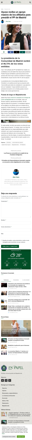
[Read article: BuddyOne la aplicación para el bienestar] (4, 347)
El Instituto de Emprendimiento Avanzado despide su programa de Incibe (18, 339)
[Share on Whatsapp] (22, 52)
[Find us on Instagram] (9, 380)
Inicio (2, 9)
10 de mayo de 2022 (17, 21)
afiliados (9, 142)
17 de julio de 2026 (13, 342)
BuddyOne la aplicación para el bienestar (18, 345)
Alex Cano (8, 21)
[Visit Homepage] (16, 2)
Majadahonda (7, 9)
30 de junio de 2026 (13, 347)
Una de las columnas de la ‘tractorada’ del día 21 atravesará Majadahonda (19, 300)
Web (2, 233)
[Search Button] (30, 2)
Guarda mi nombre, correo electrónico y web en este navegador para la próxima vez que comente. (16, 241)
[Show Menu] (2, 2)
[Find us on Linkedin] (2, 380)
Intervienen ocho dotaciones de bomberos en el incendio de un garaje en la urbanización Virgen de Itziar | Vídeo (19, 285)
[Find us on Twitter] (6, 380)
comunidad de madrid (17, 142)
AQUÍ (3, 433)
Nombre (3, 220)
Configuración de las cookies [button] (9, 436)
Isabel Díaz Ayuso (6, 144)
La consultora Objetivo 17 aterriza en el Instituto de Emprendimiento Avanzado (18, 351)
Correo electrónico (6, 227)
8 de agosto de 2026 (7, 335)
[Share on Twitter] (16, 52)
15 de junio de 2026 (13, 354)
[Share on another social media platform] (28, 52)
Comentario (4, 201)
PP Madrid (22, 144)
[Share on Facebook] (10, 52)
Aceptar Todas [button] (21, 436)
